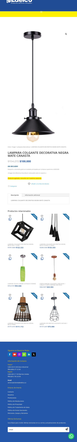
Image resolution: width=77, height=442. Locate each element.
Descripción (15, 195)
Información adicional (32, 195)
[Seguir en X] (34, 354)
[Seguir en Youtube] (15, 354)
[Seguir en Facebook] (10, 354)
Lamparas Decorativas (23, 147)
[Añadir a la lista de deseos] (10, 216)
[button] (66, 34)
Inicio (9, 147)
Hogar (14, 147)
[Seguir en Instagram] (19, 354)
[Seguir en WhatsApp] (24, 354)
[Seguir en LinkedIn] (29, 354)
